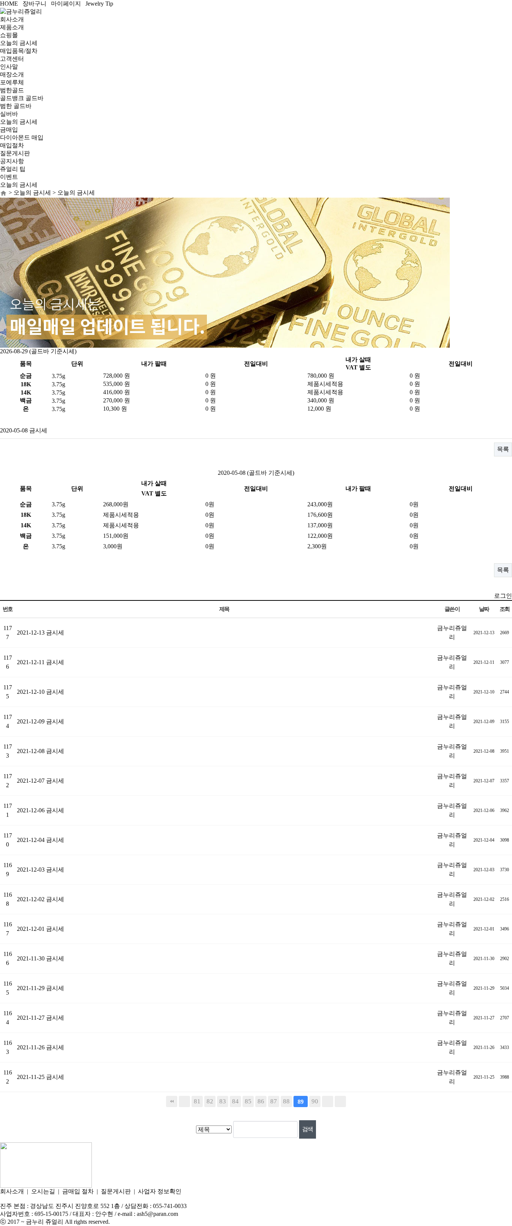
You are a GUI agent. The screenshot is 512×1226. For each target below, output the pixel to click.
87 (273, 1101)
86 (260, 1101)
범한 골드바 (15, 106)
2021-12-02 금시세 (40, 899)
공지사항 (12, 161)
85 (248, 1101)
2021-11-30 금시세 (40, 958)
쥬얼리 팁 (12, 169)
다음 (327, 1101)
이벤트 (9, 177)
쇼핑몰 (9, 35)
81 (197, 1101)
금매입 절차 (78, 1191)
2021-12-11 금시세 (40, 662)
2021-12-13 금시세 (40, 632)
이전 (184, 1101)
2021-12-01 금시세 (40, 929)
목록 (503, 449)
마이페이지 (66, 3)
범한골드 (12, 90)
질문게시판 (15, 153)
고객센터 (12, 59)
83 (222, 1101)
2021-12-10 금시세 (40, 692)
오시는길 (43, 1191)
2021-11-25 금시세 (40, 1077)
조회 (505, 609)
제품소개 (12, 27)
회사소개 (12, 19)
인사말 (9, 66)
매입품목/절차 (18, 51)
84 (235, 1101)
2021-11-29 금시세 (40, 988)
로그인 (503, 596)
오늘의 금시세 (18, 43)
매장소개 (12, 74)
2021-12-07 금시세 (40, 780)
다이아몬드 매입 (21, 137)
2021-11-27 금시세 (40, 1017)
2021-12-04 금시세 (40, 840)
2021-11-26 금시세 (40, 1047)
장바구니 (34, 3)
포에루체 (12, 82)
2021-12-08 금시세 (40, 751)
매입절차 (12, 145)
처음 (171, 1101)
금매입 (9, 129)
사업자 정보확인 (159, 1191)
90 (314, 1101)
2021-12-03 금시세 (40, 869)
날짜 (484, 609)
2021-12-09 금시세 (40, 721)
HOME (9, 3)
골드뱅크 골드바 (21, 98)
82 (210, 1101)
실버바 (9, 114)
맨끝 (340, 1101)
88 (286, 1101)
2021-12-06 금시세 (40, 810)
